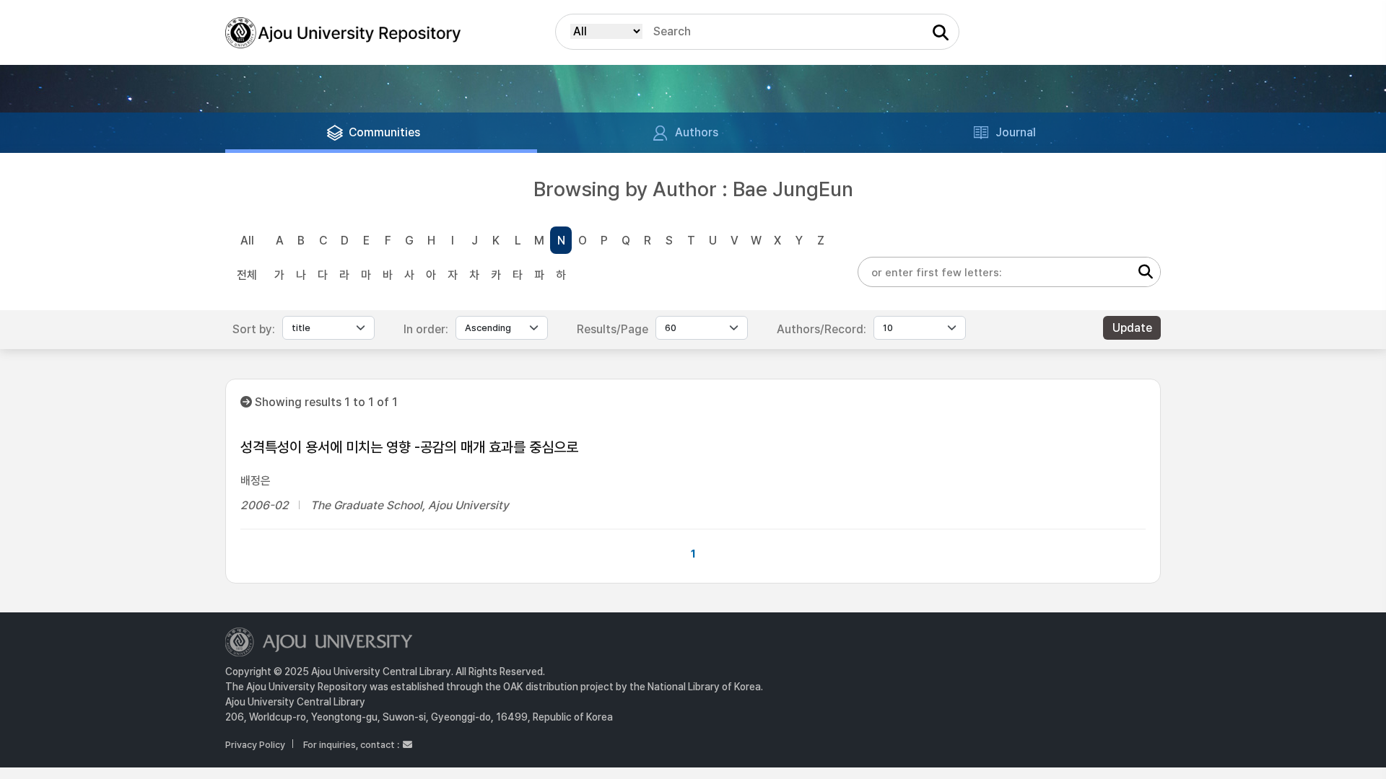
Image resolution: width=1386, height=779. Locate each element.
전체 (247, 275)
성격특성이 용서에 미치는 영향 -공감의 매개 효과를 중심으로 (409, 447)
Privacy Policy (255, 744)
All (247, 240)
